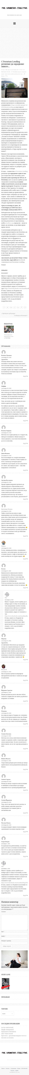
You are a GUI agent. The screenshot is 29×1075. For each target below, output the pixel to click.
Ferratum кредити (17, 71)
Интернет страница (6, 940)
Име (2, 931)
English (16, 1070)
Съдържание (13, 1068)
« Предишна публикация (8, 313)
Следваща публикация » (21, 315)
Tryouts (8, 71)
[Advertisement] (14, 42)
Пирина (3, 546)
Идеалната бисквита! (8, 1031)
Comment (3, 911)
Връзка (2, 76)
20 (21, 69)
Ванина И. (4, 669)
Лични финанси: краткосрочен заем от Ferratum (8, 336)
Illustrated (3, 71)
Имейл (3, 936)
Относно (7, 1068)
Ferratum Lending (22, 171)
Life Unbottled (24, 1068)
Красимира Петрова (6, 509)
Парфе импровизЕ (7, 1029)
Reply (24, 376)
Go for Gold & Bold (7, 1027)
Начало (3, 1068)
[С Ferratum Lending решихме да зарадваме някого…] (14, 88)
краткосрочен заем (18, 74)
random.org (9, 223)
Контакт (12, 1070)
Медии (18, 1068)
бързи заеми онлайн (9, 74)
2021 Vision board (7, 1034)
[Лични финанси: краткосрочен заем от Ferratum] (9, 329)
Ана (4, 69)
